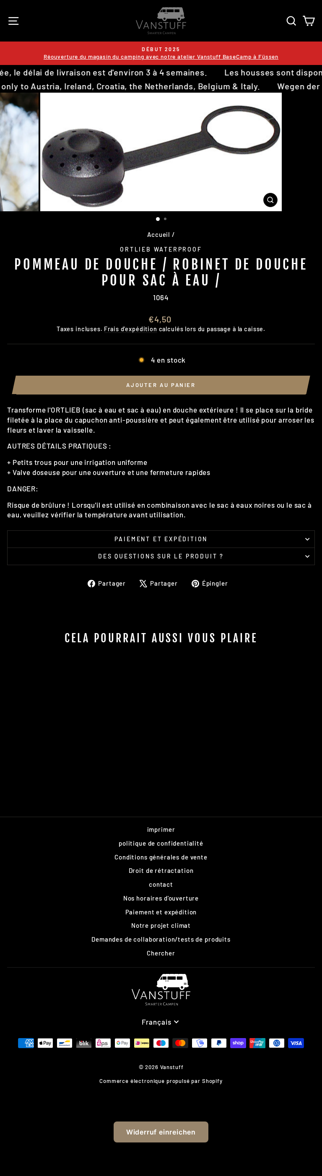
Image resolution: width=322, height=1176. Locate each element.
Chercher (161, 953)
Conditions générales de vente (161, 857)
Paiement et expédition (161, 539)
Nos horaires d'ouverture (161, 898)
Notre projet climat (161, 925)
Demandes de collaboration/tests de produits (161, 939)
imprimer (161, 829)
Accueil (158, 234)
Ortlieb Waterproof (161, 249)
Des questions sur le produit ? (161, 556)
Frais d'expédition (130, 328)
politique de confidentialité (161, 843)
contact (161, 884)
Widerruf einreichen (161, 1132)
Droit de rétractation (161, 870)
